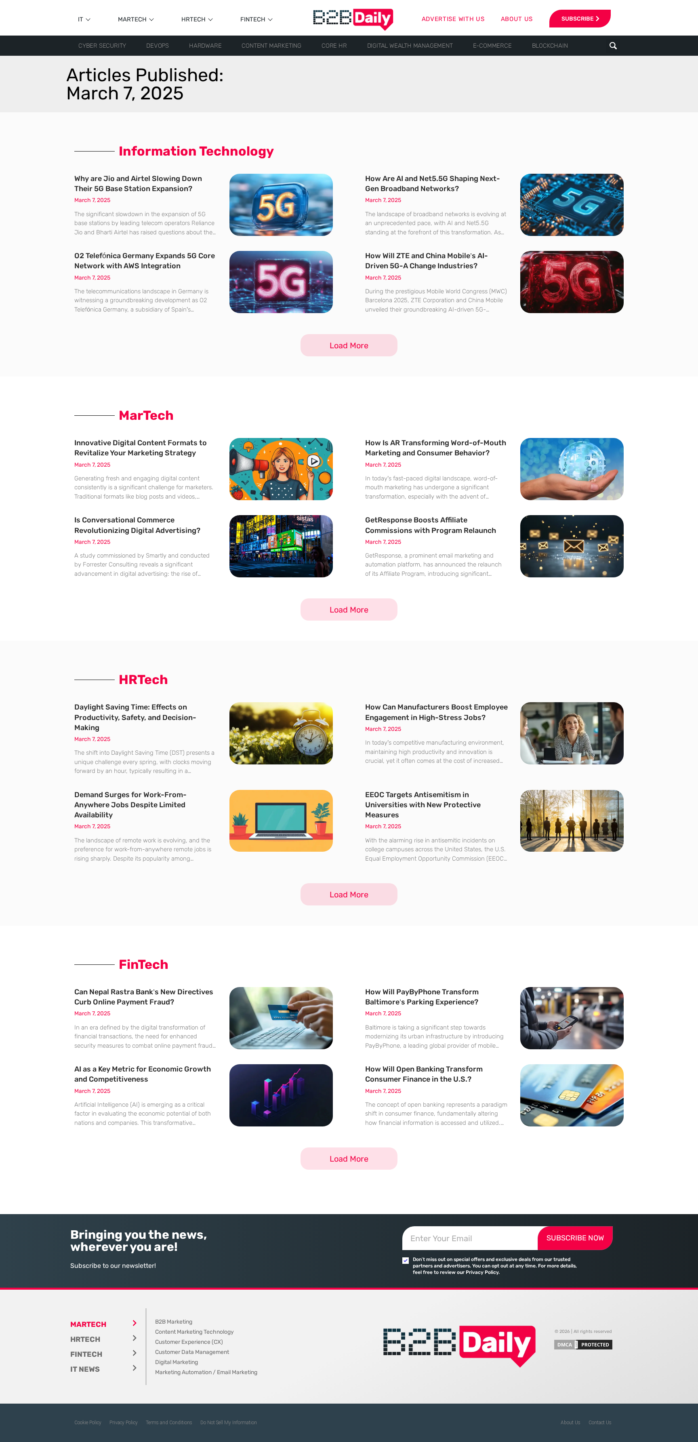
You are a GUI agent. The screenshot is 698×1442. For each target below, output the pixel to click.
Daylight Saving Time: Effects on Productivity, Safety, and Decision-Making (135, 717)
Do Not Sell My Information (228, 1422)
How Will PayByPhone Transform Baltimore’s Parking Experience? (422, 996)
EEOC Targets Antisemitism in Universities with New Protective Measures (423, 804)
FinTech (252, 19)
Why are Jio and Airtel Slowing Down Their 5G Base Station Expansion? (138, 183)
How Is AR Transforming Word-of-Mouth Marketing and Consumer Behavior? (435, 447)
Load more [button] (349, 345)
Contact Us (600, 1422)
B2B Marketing (173, 1321)
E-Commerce (492, 45)
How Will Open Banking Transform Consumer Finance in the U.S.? (424, 1074)
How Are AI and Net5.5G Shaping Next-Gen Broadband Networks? (432, 183)
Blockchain (550, 45)
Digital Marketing (176, 1362)
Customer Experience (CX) (189, 1342)
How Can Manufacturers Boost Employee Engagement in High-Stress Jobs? (436, 712)
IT (80, 19)
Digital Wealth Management (410, 45)
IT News (85, 1369)
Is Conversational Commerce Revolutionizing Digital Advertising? (137, 525)
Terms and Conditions (169, 1422)
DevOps (157, 45)
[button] (613, 46)
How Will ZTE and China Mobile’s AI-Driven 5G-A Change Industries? (426, 260)
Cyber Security (102, 45)
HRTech (193, 19)
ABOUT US (517, 19)
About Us (570, 1422)
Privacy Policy (123, 1422)
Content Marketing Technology (194, 1331)
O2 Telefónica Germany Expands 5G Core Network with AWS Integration (144, 260)
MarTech (132, 19)
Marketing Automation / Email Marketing (206, 1372)
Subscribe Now (575, 1238)
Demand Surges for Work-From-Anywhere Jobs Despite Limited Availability (130, 804)
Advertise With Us (453, 19)
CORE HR (334, 45)
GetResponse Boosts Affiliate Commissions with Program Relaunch (430, 525)
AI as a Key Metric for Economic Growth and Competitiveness (142, 1074)
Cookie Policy (87, 1422)
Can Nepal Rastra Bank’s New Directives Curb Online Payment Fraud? (143, 996)
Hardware (205, 45)
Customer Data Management (192, 1352)
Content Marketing (271, 45)
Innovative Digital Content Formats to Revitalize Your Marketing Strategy (140, 447)
